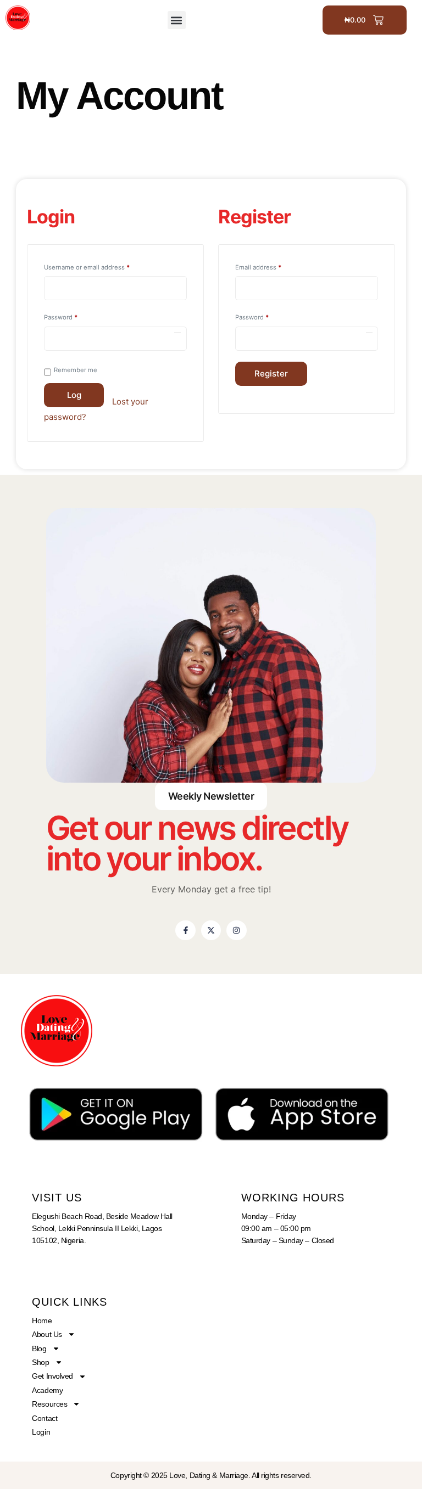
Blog (39, 1348)
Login (41, 1432)
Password (74, 316)
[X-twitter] (211, 930)
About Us (47, 1334)
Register (271, 373)
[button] (177, 20)
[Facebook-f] (185, 930)
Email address (271, 266)
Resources (49, 1404)
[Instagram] (236, 930)
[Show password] (177, 332)
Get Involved (52, 1376)
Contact (44, 1418)
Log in (74, 398)
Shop (40, 1362)
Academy (47, 1390)
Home (42, 1320)
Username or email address (100, 266)
